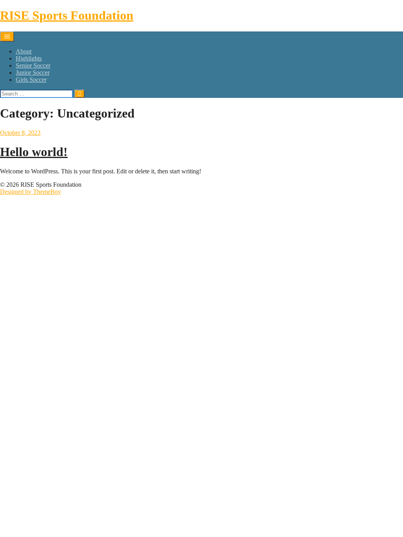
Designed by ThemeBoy (30, 191)
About (23, 51)
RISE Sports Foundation (66, 15)
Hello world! (34, 152)
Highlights (29, 58)
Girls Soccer (31, 79)
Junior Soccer (33, 72)
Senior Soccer (33, 65)
